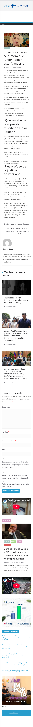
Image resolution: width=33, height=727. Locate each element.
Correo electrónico (9, 441)
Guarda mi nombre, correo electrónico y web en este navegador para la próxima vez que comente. (15, 464)
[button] (2, 706)
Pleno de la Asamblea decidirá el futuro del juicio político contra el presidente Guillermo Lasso (17, 231)
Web (3, 450)
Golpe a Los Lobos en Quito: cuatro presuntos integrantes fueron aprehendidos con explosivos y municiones (16, 647)
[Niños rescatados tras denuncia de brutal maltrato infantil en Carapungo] (16, 281)
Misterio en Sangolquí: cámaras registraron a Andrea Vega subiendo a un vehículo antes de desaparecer (15, 656)
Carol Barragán (20, 562)
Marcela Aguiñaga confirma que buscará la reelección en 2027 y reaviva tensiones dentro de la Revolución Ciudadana (16, 336)
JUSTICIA (13, 541)
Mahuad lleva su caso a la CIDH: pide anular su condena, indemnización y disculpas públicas (16, 553)
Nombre (5, 432)
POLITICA (20, 541)
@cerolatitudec (13, 713)
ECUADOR (6, 48)
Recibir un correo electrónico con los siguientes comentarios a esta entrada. (15, 476)
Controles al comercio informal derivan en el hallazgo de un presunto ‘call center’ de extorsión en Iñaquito (16, 638)
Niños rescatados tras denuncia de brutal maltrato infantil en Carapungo (16, 300)
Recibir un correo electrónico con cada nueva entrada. (15, 485)
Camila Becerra (18, 67)
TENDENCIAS (7, 545)
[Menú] (3, 24)
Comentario (6, 407)
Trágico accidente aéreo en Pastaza (16, 224)
